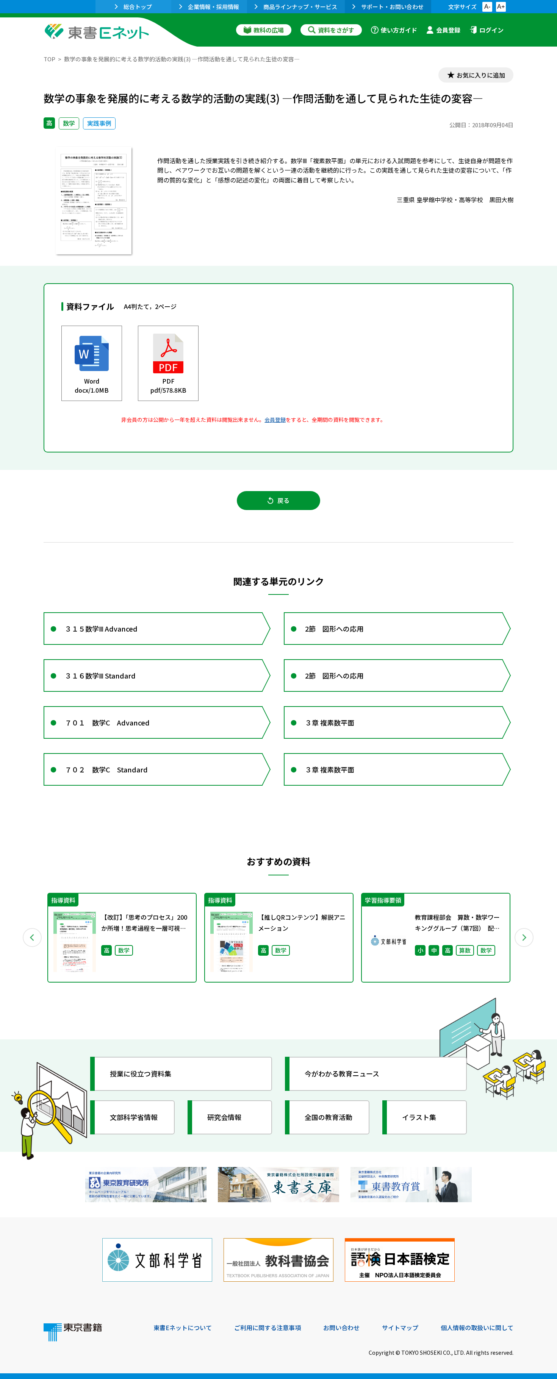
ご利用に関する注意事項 (267, 1327)
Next (524, 937)
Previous (32, 937)
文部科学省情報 (134, 1117)
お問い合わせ (341, 1327)
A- (487, 6)
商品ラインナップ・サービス (300, 7)
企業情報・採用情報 (213, 7)
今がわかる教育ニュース (342, 1073)
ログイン (491, 29)
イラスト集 (419, 1117)
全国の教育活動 (328, 1117)
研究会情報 (224, 1117)
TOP (49, 59)
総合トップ (138, 7)
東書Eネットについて (182, 1327)
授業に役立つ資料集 (140, 1073)
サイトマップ (400, 1327)
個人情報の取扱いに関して (477, 1327)
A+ (501, 6)
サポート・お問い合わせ (392, 7)
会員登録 (448, 29)
